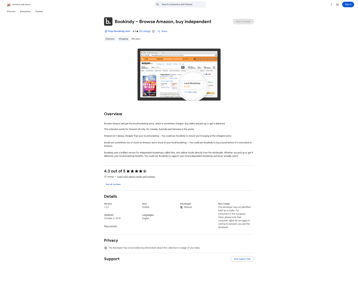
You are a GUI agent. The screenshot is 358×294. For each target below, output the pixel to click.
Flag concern (110, 226)
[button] (337, 4)
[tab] (11, 11)
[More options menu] (331, 4)
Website (188, 207)
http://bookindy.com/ (119, 31)
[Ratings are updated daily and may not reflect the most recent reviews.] (153, 31)
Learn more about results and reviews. (136, 176)
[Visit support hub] (242, 259)
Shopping (123, 39)
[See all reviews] (113, 184)
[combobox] (184, 4)
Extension (110, 39)
